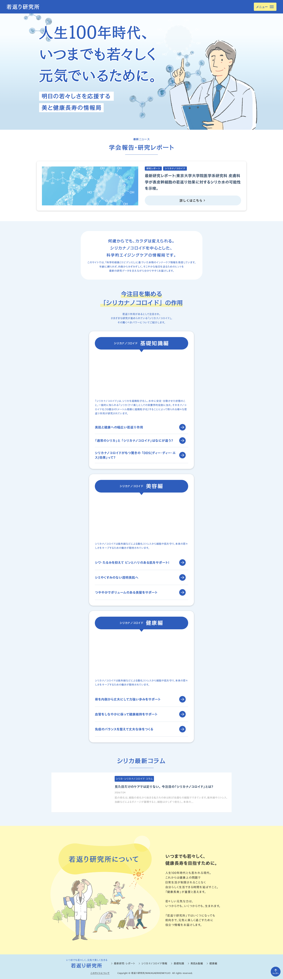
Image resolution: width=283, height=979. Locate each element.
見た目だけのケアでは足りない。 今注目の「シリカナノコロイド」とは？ (164, 786)
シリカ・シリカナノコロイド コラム (134, 778)
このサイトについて (100, 973)
